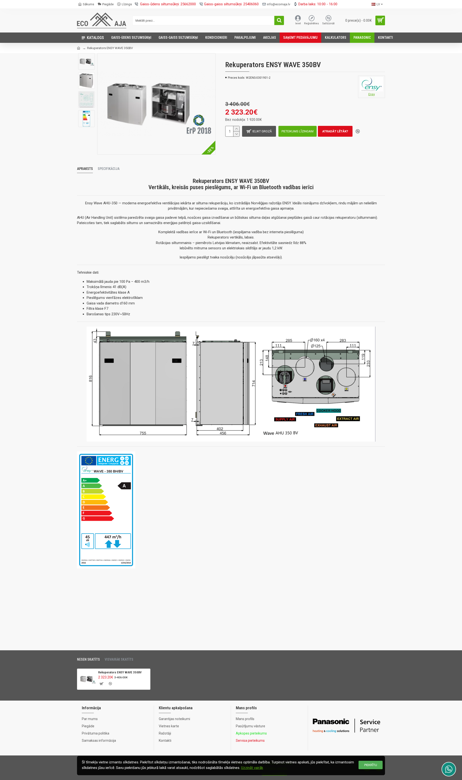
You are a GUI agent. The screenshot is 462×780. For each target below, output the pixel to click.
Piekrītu (370, 765)
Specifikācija (109, 169)
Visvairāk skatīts (119, 659)
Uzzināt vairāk (252, 768)
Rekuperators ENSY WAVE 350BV (119, 672)
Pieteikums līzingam (298, 131)
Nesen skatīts (88, 659)
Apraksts (85, 169)
